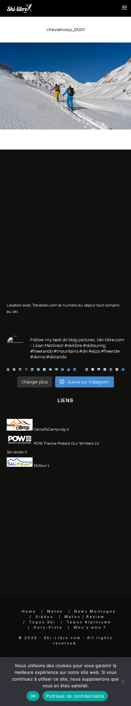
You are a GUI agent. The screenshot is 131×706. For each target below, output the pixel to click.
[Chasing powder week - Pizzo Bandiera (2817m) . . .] (74, 369)
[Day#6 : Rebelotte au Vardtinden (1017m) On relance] (8, 369)
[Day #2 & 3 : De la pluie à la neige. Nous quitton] (26, 369)
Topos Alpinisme (89, 622)
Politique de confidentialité (75, 696)
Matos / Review (84, 617)
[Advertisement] (65, 228)
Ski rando (15, 452)
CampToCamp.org (49, 429)
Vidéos (44, 617)
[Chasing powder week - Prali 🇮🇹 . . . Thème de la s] (111, 369)
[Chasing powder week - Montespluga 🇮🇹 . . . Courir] (98, 369)
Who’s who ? (90, 627)
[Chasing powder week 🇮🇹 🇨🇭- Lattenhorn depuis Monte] (92, 369)
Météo (55, 611)
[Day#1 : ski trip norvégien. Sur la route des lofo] (32, 369)
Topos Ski (42, 622)
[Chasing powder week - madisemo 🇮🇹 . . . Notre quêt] (104, 369)
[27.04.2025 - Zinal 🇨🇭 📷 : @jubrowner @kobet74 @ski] (62, 369)
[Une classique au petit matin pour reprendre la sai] (56, 369)
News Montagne (95, 611)
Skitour (40, 465)
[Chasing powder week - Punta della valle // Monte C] (80, 369)
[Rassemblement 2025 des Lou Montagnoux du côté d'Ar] (68, 369)
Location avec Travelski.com (32, 305)
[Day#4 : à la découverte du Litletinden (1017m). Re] (14, 369)
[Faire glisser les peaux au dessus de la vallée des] (44, 369)
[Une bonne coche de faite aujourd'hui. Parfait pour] (123, 369)
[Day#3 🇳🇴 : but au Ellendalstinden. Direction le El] (20, 369)
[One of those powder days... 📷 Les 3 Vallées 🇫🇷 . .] (50, 369)
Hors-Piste (48, 627)
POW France (44, 443)
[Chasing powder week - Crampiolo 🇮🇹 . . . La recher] (86, 369)
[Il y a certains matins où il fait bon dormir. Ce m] (117, 369)
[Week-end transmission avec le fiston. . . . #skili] (38, 369)
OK (33, 696)
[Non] (122, 681)
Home (29, 611)
